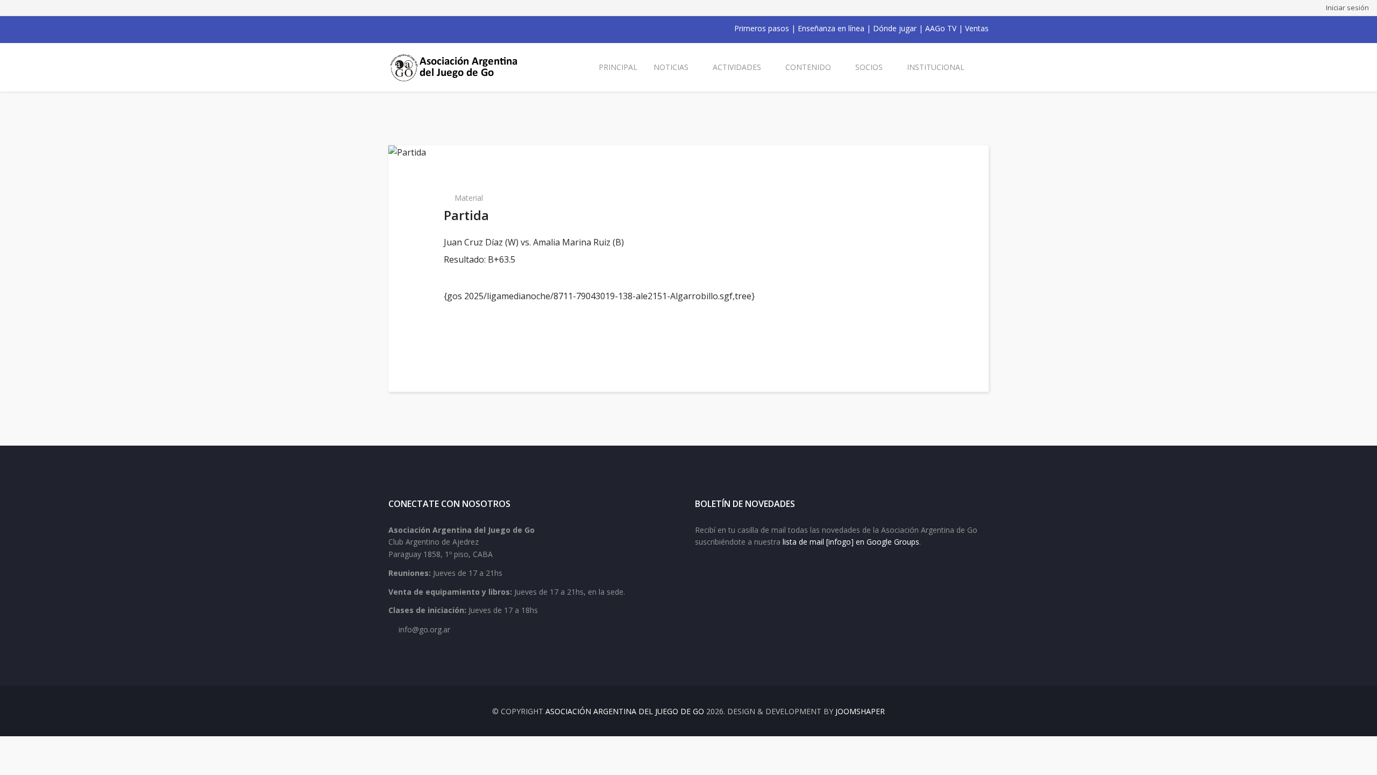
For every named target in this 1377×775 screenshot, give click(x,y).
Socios (869, 67)
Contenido (808, 67)
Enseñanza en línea (831, 28)
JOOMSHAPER (860, 711)
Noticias (671, 67)
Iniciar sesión (1347, 7)
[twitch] (448, 28)
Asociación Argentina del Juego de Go (624, 711)
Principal (618, 67)
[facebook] (392, 28)
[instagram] (434, 28)
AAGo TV (940, 28)
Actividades (737, 67)
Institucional (935, 67)
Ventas (977, 28)
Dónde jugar (895, 28)
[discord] (462, 28)
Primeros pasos (761, 28)
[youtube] (420, 28)
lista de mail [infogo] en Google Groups (851, 542)
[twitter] (406, 28)
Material (469, 198)
